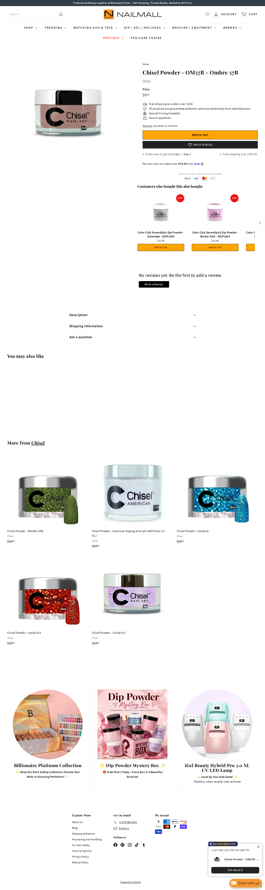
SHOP (29, 28)
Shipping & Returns (83, 834)
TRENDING (54, 28)
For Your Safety (81, 845)
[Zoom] (68, 114)
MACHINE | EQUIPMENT (192, 28)
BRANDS (230, 28)
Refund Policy (80, 862)
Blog (75, 828)
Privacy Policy (80, 857)
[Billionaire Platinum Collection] (48, 724)
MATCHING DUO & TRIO (94, 28)
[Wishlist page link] (207, 14)
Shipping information (86, 326)
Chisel (146, 81)
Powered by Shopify (130, 882)
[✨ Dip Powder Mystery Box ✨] (132, 724)
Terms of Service (81, 851)
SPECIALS (112, 38)
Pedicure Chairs (146, 38)
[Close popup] (259, 847)
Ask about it (235, 870)
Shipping (147, 126)
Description (78, 315)
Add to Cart (160, 247)
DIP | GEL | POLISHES (143, 28)
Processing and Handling (87, 839)
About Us (77, 822)
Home (146, 64)
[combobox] (36, 14)
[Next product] (260, 222)
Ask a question (80, 337)
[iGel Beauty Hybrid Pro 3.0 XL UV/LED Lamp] (217, 724)
